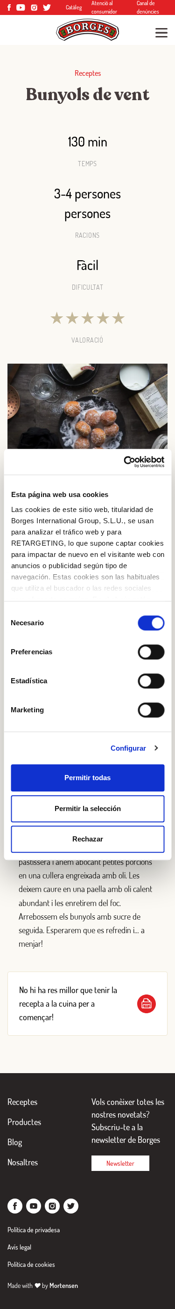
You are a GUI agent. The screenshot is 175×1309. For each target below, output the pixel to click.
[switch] (151, 651)
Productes (24, 1122)
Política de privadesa (33, 1230)
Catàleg (74, 7)
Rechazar (87, 839)
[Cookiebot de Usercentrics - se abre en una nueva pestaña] (124, 462)
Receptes (22, 1102)
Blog (14, 1142)
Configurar (129, 748)
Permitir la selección (88, 808)
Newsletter (120, 1163)
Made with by (42, 1285)
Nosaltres (22, 1162)
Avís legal (19, 1247)
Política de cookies (31, 1264)
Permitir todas (87, 778)
